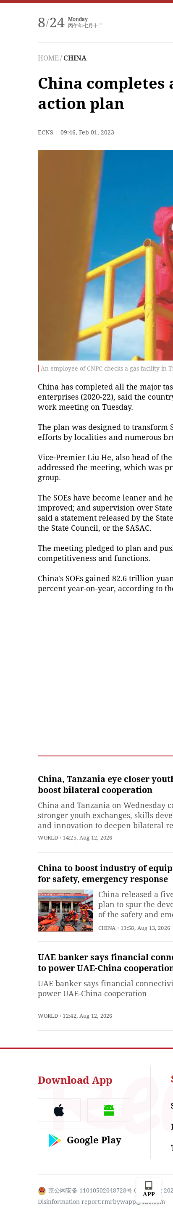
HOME (48, 58)
